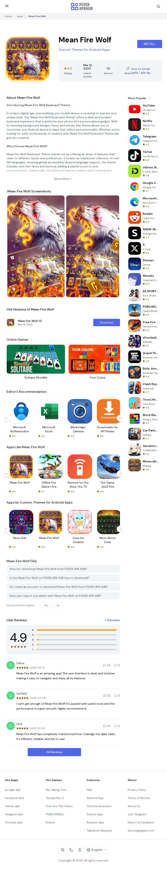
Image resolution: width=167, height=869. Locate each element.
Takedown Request (99, 830)
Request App (95, 822)
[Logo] (82, 6)
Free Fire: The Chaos (59, 806)
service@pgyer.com (141, 830)
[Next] (112, 246)
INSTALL (150, 44)
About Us (134, 806)
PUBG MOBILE (55, 814)
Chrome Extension (99, 806)
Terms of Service (139, 798)
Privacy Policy (137, 790)
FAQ (89, 790)
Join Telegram (137, 814)
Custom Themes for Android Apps (84, 49)
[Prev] (14, 246)
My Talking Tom (56, 790)
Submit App (95, 814)
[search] (158, 6)
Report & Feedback (141, 822)
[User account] (80, 850)
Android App (95, 798)
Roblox (50, 822)
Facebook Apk (14, 798)
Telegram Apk (14, 814)
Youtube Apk (13, 822)
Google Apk (13, 790)
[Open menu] (7, 6)
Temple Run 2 (55, 798)
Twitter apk (12, 806)
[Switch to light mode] (71, 850)
